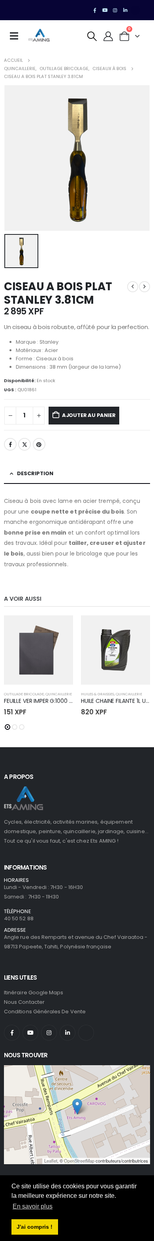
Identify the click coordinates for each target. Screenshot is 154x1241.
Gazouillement (24, 444)
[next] (144, 286)
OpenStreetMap (79, 1160)
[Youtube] (105, 10)
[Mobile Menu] (16, 36)
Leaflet (50, 1160)
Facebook (10, 444)
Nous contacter (24, 1002)
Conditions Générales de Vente (45, 1011)
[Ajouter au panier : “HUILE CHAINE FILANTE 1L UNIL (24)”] (137, 628)
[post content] (38, 650)
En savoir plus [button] (33, 1206)
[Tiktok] (135, 10)
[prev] (132, 286)
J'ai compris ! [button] (35, 1227)
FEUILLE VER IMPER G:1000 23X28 (44, 701)
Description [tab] (35, 473)
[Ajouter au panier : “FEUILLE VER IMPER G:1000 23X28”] (60, 628)
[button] (92, 36)
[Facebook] (95, 10)
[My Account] (108, 36)
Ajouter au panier (89, 415)
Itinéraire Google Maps (33, 992)
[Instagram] (115, 10)
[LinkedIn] (125, 10)
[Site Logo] (39, 36)
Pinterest (39, 444)
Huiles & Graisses (97, 694)
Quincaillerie (58, 694)
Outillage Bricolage (24, 694)
